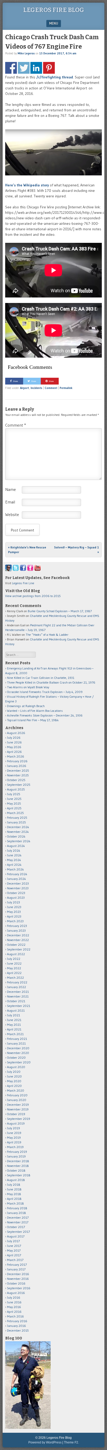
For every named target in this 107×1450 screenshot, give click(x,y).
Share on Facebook (11, 68)
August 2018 (16, 1180)
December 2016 (18, 1274)
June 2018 (14, 1189)
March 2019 (15, 1147)
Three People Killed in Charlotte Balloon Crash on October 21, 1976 (51, 682)
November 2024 (18, 832)
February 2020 (17, 1095)
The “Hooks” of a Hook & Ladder (47, 635)
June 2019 (14, 1133)
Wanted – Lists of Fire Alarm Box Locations (35, 711)
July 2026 (14, 738)
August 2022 (16, 954)
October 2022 (16, 945)
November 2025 (18, 775)
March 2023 (15, 921)
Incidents (36, 388)
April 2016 (14, 1312)
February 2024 (17, 874)
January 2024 (16, 879)
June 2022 (14, 963)
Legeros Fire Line (23, 583)
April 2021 (14, 1029)
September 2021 (18, 1006)
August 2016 (16, 1293)
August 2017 (15, 1236)
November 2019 (18, 1109)
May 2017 (14, 1250)
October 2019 (16, 1114)
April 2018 (14, 1199)
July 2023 (13, 902)
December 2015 (18, 1330)
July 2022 (13, 959)
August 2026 (16, 733)
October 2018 (16, 1170)
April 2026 (14, 752)
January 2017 (16, 1269)
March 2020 (15, 1090)
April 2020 (14, 1086)
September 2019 (18, 1119)
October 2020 (16, 1057)
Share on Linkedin (36, 68)
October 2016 (16, 1283)
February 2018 (17, 1208)
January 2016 (16, 1326)
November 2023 (18, 888)
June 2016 (14, 1302)
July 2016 (13, 1297)
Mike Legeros (26, 53)
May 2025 (14, 803)
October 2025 (16, 780)
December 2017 (18, 1217)
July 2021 (13, 1015)
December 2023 (18, 883)
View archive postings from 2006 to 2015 (33, 596)
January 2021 (16, 1043)
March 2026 (15, 756)
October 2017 (16, 1227)
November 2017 (17, 1222)
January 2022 (16, 987)
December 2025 (18, 770)
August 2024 (16, 846)
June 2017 (14, 1246)
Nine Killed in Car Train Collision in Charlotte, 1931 (40, 678)
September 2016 (18, 1288)
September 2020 (19, 1062)
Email (10, 502)
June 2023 (14, 907)
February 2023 (17, 926)
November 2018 (18, 1166)
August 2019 (16, 1123)
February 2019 (17, 1152)
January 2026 (16, 766)
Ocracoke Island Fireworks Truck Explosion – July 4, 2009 (45, 692)
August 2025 (16, 789)
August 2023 (16, 897)
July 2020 (14, 1072)
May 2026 (14, 747)
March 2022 (15, 977)
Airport (24, 388)
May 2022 (14, 968)
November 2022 (18, 940)
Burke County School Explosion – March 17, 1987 (60, 611)
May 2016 (14, 1307)
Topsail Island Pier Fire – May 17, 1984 (33, 720)
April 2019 (14, 1142)
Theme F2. (71, 1442)
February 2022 (17, 982)
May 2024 (14, 860)
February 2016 (17, 1321)
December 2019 (18, 1105)
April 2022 (14, 973)
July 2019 (13, 1128)
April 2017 (14, 1255)
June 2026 (14, 742)
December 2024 (18, 827)
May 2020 (14, 1081)
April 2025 (14, 808)
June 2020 (14, 1076)
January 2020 (16, 1100)
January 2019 (16, 1156)
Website (12, 514)
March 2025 (15, 813)
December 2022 (18, 935)
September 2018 (18, 1175)
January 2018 (16, 1213)
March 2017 (15, 1260)
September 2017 (18, 1232)
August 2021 (16, 1010)
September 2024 (18, 841)
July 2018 (13, 1185)
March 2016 (15, 1316)
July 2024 (13, 850)
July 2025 (13, 794)
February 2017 (17, 1264)
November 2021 (18, 996)
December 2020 (18, 1048)
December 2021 (18, 992)
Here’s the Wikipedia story (27, 185)
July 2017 (13, 1241)
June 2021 (14, 1020)
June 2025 (14, 799)
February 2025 (17, 817)
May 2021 (14, 1025)
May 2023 (14, 912)
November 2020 (18, 1053)
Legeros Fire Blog (53, 10)
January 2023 (16, 930)
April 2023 (14, 916)
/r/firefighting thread (54, 77)
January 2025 (16, 822)
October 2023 (16, 893)
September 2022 (18, 949)
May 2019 (14, 1137)
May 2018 (14, 1194)
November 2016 (18, 1279)
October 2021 (16, 1001)
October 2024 (16, 836)
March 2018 (15, 1203)
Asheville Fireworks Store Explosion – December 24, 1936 (45, 715)
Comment (51, 388)
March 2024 (15, 869)
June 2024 (14, 855)
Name (10, 489)
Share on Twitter (24, 68)
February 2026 (17, 761)
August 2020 (16, 1067)
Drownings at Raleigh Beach (26, 706)
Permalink (66, 388)
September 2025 (18, 785)
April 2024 (14, 865)
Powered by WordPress (45, 1442)
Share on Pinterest (49, 68)
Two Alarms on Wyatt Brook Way (28, 687)
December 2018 (18, 1161)
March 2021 (15, 1034)
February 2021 (17, 1039)
